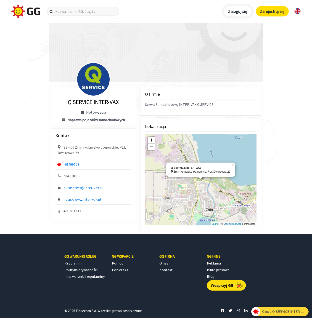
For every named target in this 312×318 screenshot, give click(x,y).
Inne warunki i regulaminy (84, 276)
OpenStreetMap (232, 223)
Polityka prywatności (81, 269)
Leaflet (215, 223)
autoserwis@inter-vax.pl (83, 187)
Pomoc (117, 263)
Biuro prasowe (218, 269)
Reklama (214, 263)
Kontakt (166, 269)
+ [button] (151, 140)
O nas (163, 263)
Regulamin (73, 263)
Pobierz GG (121, 269)
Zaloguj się (237, 11)
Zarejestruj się (272, 11)
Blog (210, 276)
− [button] (151, 147)
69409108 (71, 164)
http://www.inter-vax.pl (82, 199)
